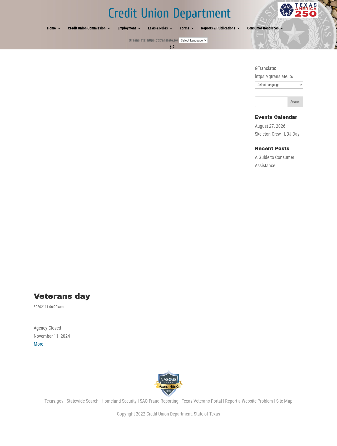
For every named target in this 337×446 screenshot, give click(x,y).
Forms (184, 28)
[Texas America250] (298, 10)
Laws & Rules (158, 28)
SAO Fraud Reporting (159, 401)
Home (51, 28)
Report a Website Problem (249, 401)
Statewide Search (82, 401)
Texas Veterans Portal (202, 401)
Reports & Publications (218, 28)
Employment (127, 28)
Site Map (284, 401)
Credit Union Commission (87, 28)
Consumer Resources (263, 28)
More (38, 344)
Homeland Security (119, 401)
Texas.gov (53, 401)
